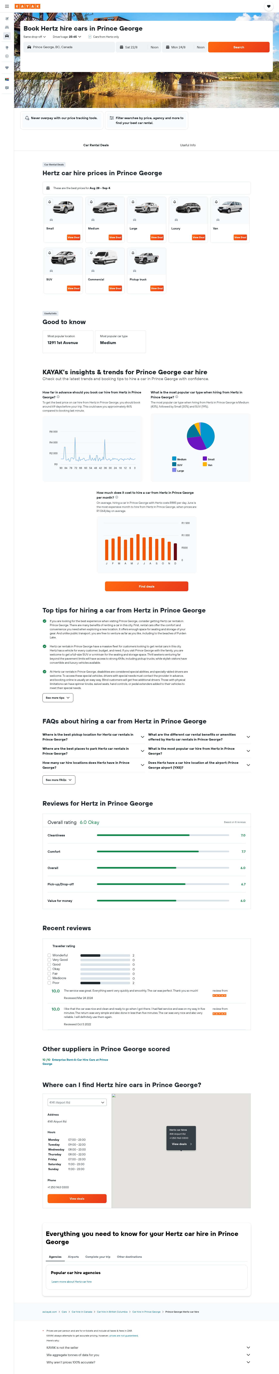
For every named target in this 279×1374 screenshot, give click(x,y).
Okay (56, 969)
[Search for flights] (7, 19)
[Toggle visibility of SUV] (177, 464)
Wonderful (60, 955)
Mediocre (59, 978)
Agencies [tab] (55, 1257)
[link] (146, 586)
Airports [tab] (73, 1257)
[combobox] (34, 37)
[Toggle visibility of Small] (208, 458)
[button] (6, 6)
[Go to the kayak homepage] (27, 6)
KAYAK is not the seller (62, 1347)
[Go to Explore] (7, 47)
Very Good (60, 960)
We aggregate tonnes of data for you (73, 1355)
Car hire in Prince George (146, 1311)
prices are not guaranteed (123, 1335)
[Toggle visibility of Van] (207, 464)
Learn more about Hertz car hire (72, 1281)
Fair (55, 973)
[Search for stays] (7, 27)
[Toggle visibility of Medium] (179, 458)
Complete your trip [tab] (97, 1257)
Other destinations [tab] (129, 1257)
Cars (64, 1311)
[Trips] (7, 68)
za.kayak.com (49, 1311)
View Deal (73, 237)
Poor (55, 983)
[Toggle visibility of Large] (178, 470)
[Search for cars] (7, 36)
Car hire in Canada (82, 1311)
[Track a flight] (7, 56)
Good (56, 964)
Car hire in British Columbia (112, 1311)
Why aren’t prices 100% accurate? (71, 1362)
